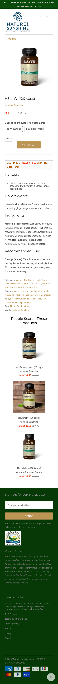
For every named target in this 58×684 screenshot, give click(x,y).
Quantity (9, 138)
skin (39, 299)
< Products (10, 39)
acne (16, 291)
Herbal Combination (19, 306)
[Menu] (43, 18)
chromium (24, 291)
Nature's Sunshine (14, 105)
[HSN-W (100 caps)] (29, 68)
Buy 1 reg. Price (35, 129)
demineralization (37, 291)
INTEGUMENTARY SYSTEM (29, 284)
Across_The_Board (25, 280)
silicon (33, 299)
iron (32, 295)
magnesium (46, 295)
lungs (37, 295)
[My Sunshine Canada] (18, 22)
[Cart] (50, 18)
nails (7, 299)
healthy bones (22, 295)
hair (13, 295)
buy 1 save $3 (14, 129)
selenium (25, 299)
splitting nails (26, 302)
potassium (15, 299)
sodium (15, 302)
